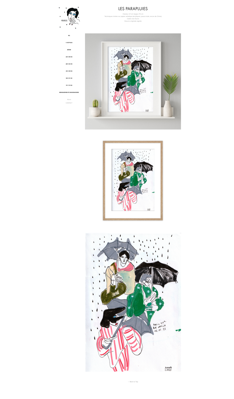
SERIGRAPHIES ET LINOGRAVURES (69, 92)
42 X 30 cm (69, 71)
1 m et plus (69, 42)
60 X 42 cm (69, 64)
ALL (69, 35)
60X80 (69, 50)
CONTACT (69, 103)
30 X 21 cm (69, 78)
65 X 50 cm (69, 57)
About (69, 99)
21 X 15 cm (69, 85)
